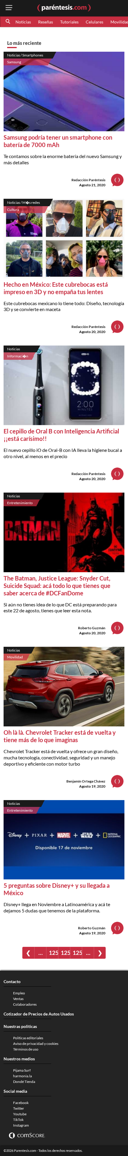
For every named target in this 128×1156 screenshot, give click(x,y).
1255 (65, 952)
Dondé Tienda (24, 1081)
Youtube (19, 1114)
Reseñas (45, 21)
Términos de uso (25, 1049)
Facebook (21, 1102)
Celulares (94, 21)
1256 (77, 952)
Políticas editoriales (28, 1038)
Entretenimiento (20, 503)
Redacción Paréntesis (88, 180)
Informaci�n (17, 356)
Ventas (18, 998)
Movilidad (15, 657)
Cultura (13, 209)
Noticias (23, 21)
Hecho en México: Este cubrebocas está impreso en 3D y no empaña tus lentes (56, 288)
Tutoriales (69, 21)
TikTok (18, 1119)
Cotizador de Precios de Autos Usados (39, 1013)
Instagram (21, 1125)
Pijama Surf (22, 1070)
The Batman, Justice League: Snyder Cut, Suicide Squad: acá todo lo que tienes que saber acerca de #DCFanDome (57, 586)
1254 (53, 952)
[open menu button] (9, 8)
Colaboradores (25, 1004)
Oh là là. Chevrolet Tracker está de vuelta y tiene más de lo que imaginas (60, 736)
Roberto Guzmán (91, 628)
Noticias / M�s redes (23, 202)
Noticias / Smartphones (25, 55)
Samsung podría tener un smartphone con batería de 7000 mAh (58, 141)
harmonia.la (22, 1076)
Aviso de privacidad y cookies (35, 1043)
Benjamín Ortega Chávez (85, 781)
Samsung (14, 62)
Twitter (18, 1108)
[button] (8, 21)
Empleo (19, 993)
